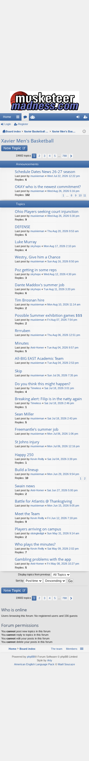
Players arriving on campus (38, 529)
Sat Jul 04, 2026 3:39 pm (62, 459)
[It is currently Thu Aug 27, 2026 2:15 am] (84, 131)
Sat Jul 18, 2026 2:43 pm (62, 418)
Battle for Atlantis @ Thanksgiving (43, 501)
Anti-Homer (37, 347)
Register (23, 124)
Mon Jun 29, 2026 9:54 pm (63, 474)
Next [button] (70, 156)
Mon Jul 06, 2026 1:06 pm (62, 433)
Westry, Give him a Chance (37, 257)
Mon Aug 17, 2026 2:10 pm (60, 246)
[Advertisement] (44, 44)
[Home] (44, 101)
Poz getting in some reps (36, 270)
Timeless (35, 388)
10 (80, 195)
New (12, 148)
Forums (26, 118)
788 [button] (64, 155)
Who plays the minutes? (35, 544)
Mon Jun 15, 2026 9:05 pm (63, 505)
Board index (13, 131)
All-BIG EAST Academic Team (39, 358)
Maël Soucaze (66, 664)
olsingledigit (37, 533)
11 (84, 195)
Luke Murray (26, 241)
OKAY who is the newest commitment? (48, 186)
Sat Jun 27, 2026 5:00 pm (62, 490)
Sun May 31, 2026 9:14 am (63, 533)
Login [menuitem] (79, 118)
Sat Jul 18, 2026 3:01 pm (59, 388)
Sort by (20, 580)
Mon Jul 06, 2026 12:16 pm (63, 446)
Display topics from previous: (34, 574)
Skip (18, 371)
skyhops (35, 246)
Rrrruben (22, 330)
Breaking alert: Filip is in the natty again (48, 398)
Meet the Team (27, 513)
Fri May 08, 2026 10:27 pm (63, 563)
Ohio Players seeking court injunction (46, 211)
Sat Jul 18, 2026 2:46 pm (59, 403)
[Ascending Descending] (55, 580)
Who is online (14, 610)
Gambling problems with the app (43, 559)
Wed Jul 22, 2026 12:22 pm (63, 175)
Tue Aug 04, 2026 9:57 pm (62, 347)
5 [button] (55, 155)
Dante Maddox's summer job (39, 285)
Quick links (19, 118)
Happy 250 (24, 454)
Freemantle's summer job (36, 429)
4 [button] (49, 155)
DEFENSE (22, 226)
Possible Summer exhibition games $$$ (48, 315)
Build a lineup (26, 469)
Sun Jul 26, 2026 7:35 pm (62, 375)
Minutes (22, 343)
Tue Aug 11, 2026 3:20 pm (59, 289)
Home (7, 117)
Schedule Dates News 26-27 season (45, 171)
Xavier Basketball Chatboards (36, 131)
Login (7, 124)
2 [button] (39, 155)
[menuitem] (70, 648)
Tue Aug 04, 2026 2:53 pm (63, 362)
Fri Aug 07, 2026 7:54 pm (62, 319)
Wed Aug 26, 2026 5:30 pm (63, 215)
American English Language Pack (34, 664)
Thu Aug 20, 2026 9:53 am (63, 231)
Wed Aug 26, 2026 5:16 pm (63, 191)
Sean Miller (24, 414)
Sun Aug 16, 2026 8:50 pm (63, 261)
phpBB (31, 656)
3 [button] (44, 155)
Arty (49, 660)
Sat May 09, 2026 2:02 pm (63, 548)
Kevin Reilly (37, 459)
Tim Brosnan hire (29, 300)
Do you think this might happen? (42, 383)
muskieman (37, 175)
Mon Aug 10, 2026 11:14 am (63, 304)
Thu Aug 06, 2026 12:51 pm (63, 334)
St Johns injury (27, 442)
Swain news (25, 486)
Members (33, 118)
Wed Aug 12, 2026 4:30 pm (60, 274)
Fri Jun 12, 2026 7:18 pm (62, 518)
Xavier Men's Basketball (64, 131)
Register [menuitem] (86, 118)
